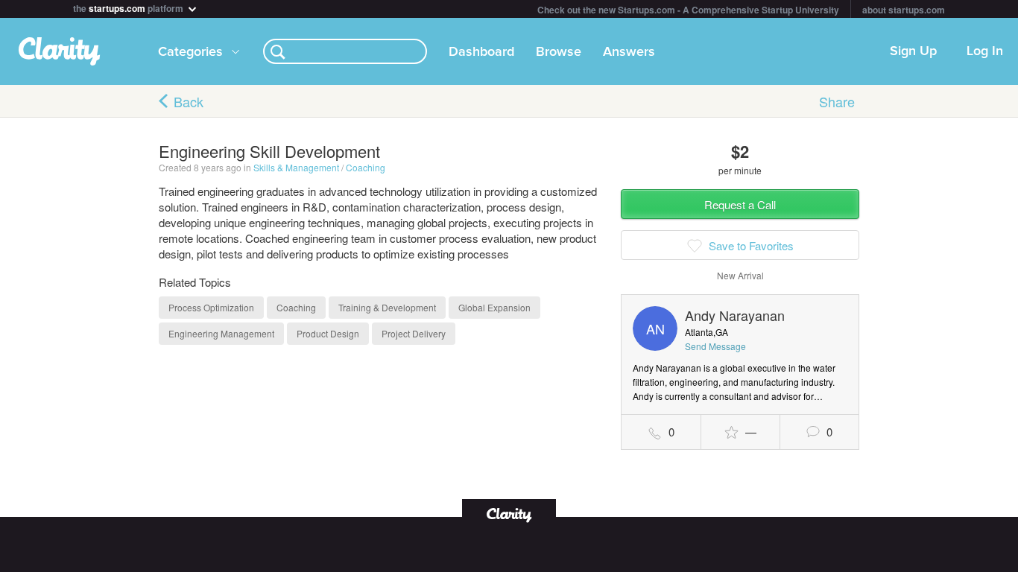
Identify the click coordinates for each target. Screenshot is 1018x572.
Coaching (365, 167)
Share (837, 101)
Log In (985, 51)
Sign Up (913, 51)
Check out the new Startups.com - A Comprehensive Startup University (688, 9)
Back (188, 101)
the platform (129, 7)
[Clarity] (509, 513)
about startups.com (903, 9)
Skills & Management (296, 167)
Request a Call (740, 204)
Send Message (715, 346)
